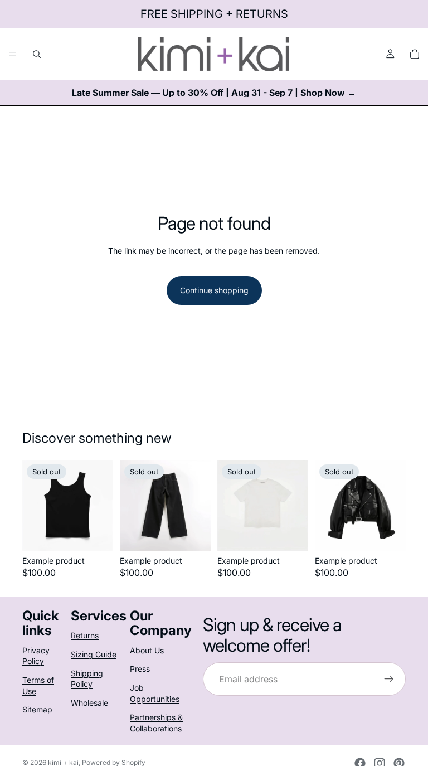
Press (140, 668)
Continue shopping (214, 290)
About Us (147, 650)
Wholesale (89, 702)
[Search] (37, 54)
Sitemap (37, 709)
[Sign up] (389, 679)
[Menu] (13, 54)
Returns (85, 635)
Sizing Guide (93, 654)
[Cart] (414, 54)
